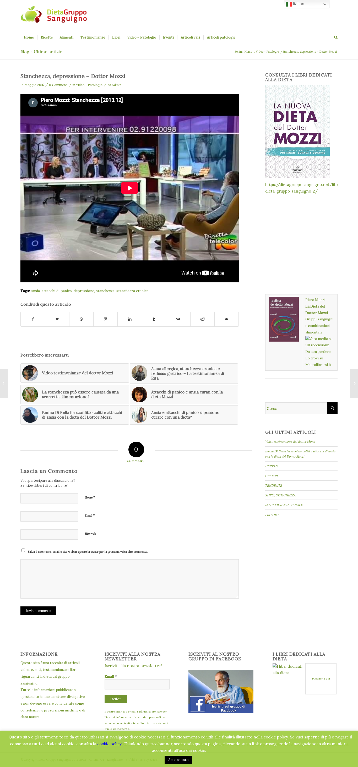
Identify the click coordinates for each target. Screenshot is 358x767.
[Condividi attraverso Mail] (226, 319)
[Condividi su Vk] (178, 319)
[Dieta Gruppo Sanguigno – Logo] (53, 15)
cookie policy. (109, 743)
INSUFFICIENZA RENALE (284, 504)
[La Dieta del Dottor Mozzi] (284, 300)
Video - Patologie (89, 85)
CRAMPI (271, 475)
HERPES (271, 466)
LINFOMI (272, 514)
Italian (298, 4)
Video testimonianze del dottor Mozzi (290, 441)
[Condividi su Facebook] (33, 319)
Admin (116, 85)
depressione (84, 290)
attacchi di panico (57, 290)
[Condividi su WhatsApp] (81, 319)
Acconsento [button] (178, 759)
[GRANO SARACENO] (354, 383)
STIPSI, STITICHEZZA (280, 495)
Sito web (90, 533)
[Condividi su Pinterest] (105, 319)
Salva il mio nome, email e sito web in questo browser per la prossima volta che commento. (88, 552)
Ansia (35, 290)
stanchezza (105, 290)
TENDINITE (273, 485)
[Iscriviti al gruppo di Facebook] (220, 711)
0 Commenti (58, 85)
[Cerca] (334, 37)
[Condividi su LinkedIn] (130, 319)
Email (90, 515)
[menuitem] (28, 37)
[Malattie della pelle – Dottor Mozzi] (4, 383)
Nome (90, 497)
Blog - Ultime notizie (41, 51)
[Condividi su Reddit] (202, 319)
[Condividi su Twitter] (57, 319)
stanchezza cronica (132, 290)
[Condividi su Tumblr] (154, 319)
